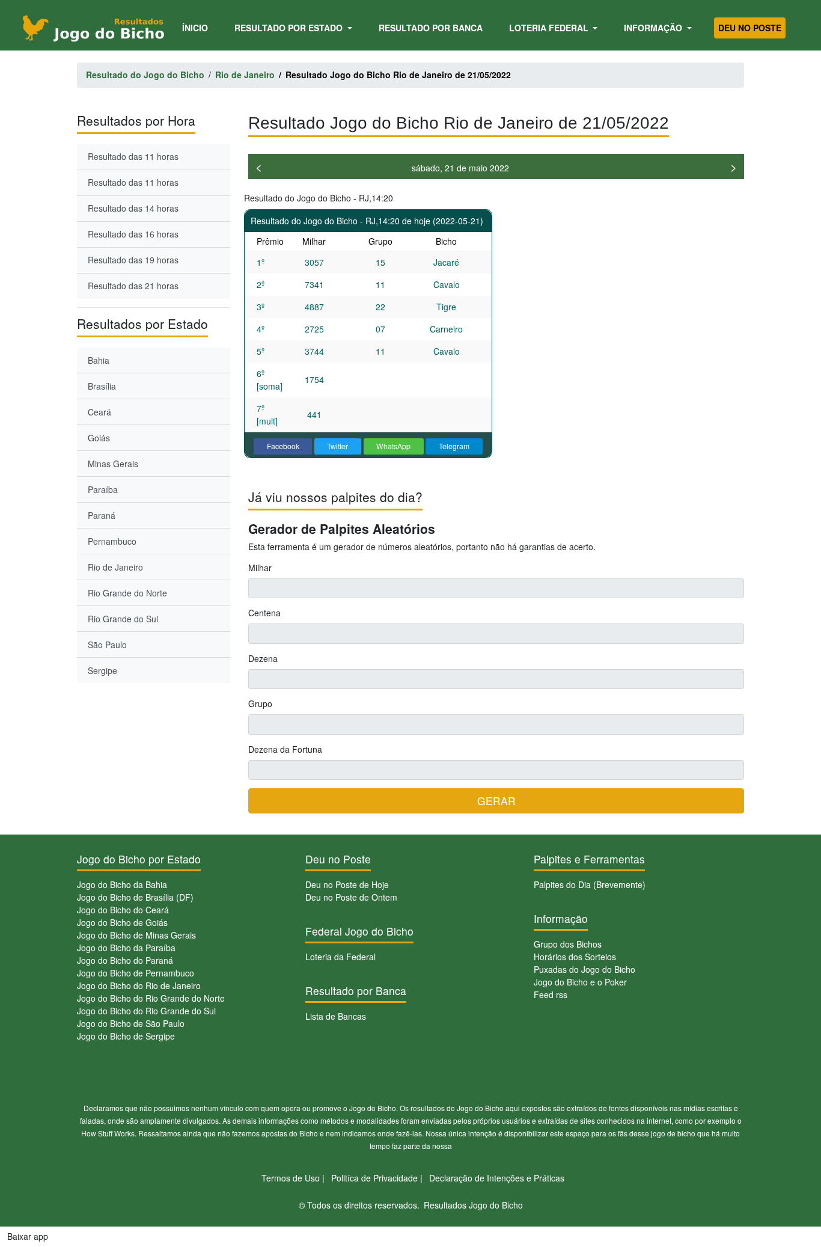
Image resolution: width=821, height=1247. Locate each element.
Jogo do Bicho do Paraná (125, 960)
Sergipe (102, 670)
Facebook (283, 446)
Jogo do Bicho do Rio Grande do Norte (151, 998)
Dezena (263, 658)
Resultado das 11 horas (133, 156)
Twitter (337, 446)
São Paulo (107, 645)
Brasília (102, 386)
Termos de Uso (290, 1178)
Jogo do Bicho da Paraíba (126, 948)
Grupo (260, 703)
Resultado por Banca (431, 28)
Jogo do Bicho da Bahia (122, 884)
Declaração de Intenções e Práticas (496, 1178)
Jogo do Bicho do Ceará (123, 910)
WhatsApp (393, 446)
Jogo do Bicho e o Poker (580, 982)
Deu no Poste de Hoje (347, 884)
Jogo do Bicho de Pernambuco (135, 973)
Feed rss (550, 994)
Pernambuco (112, 541)
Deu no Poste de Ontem (351, 897)
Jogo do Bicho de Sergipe (126, 1036)
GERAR (496, 800)
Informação (654, 28)
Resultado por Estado (289, 28)
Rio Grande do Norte (127, 593)
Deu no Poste (749, 28)
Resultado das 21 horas (133, 286)
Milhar (260, 568)
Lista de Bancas (335, 1016)
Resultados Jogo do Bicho (473, 1205)
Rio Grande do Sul (123, 619)
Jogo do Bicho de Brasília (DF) (135, 897)
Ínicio (197, 27)
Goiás (99, 438)
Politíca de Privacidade (374, 1178)
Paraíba (103, 489)
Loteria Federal (550, 28)
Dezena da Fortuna (285, 749)
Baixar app (27, 1236)
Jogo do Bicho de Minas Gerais (136, 935)
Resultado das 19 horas (133, 260)
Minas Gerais (113, 464)
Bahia (98, 360)
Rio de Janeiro (115, 567)
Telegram (454, 446)
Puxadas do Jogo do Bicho (584, 969)
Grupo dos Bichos (568, 944)
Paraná (101, 515)
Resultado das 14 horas (133, 208)
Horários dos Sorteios (575, 957)
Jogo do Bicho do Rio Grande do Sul (146, 1011)
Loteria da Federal (340, 957)
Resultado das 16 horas (133, 234)
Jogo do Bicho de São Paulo (131, 1023)
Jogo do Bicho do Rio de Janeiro (139, 985)
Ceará (99, 412)
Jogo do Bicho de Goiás (122, 922)
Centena (264, 613)
